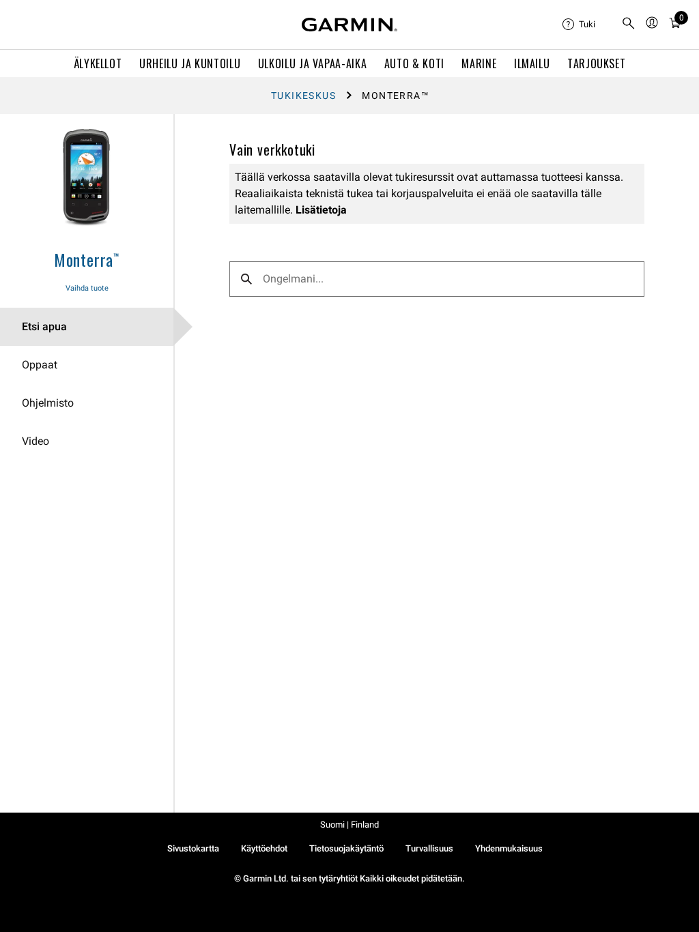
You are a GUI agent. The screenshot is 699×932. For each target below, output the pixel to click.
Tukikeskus (303, 95)
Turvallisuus (429, 848)
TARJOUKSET (596, 63)
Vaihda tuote (87, 288)
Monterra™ (86, 259)
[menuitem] (586, 24)
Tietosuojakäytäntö (346, 848)
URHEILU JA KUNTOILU (189, 63)
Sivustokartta (193, 848)
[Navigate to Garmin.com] (349, 24)
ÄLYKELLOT (98, 63)
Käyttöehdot (264, 848)
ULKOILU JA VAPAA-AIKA (312, 63)
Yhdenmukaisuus (509, 848)
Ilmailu (532, 63)
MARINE (478, 63)
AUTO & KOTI (414, 63)
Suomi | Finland (349, 824)
